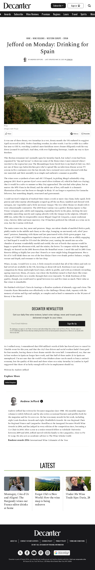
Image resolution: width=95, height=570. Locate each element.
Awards (7, 14)
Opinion (69, 60)
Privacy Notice (66, 329)
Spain (65, 38)
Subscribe (57, 5)
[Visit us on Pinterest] (40, 552)
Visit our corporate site (77, 559)
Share (9, 134)
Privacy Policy (61, 541)
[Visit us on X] (20, 552)
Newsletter (87, 134)
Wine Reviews (32, 14)
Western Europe (54, 38)
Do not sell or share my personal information (47, 544)
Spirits (84, 14)
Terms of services (33, 329)
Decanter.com (33, 417)
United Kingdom (10, 382)
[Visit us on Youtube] (33, 552)
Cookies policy (47, 541)
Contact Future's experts (29, 541)
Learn (66, 14)
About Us (13, 541)
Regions (56, 14)
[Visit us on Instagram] (47, 552)
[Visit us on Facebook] (27, 552)
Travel (75, 14)
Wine (28, 38)
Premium (46, 14)
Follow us (75, 134)
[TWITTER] (42, 401)
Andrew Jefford (36, 60)
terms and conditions (77, 541)
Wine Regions (38, 38)
